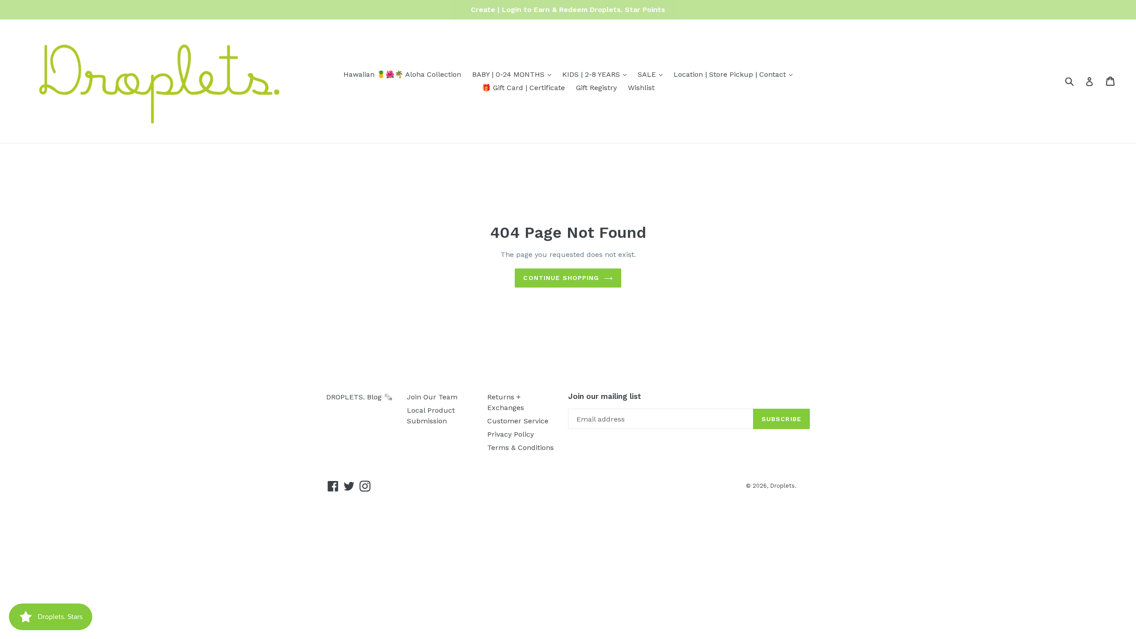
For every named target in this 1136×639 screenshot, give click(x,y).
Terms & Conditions (520, 447)
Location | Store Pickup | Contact (735, 74)
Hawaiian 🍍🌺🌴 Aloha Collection (402, 74)
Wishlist (641, 87)
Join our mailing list (604, 396)
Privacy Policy (510, 434)
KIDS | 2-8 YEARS (596, 74)
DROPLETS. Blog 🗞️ (359, 397)
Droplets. (783, 485)
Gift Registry (596, 87)
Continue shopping (561, 277)
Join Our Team (432, 397)
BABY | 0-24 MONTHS (514, 74)
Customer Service (517, 421)
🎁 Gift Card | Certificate (523, 87)
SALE (652, 74)
